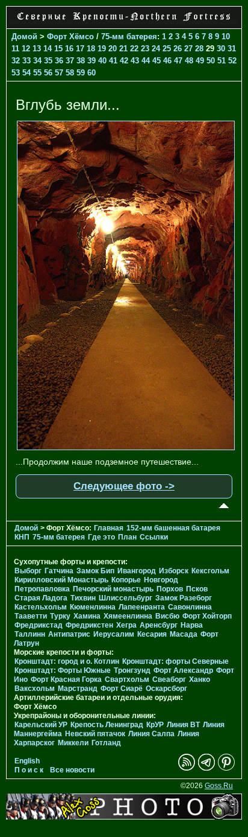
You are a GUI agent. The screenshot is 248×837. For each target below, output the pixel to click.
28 (199, 48)
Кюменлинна (93, 607)
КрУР (155, 725)
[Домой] (124, 22)
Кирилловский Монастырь (61, 580)
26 (177, 48)
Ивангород (136, 571)
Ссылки (154, 537)
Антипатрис (69, 634)
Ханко (199, 679)
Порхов (170, 589)
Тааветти (30, 616)
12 (26, 48)
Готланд (106, 743)
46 (167, 60)
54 (26, 72)
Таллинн (29, 634)
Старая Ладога (40, 598)
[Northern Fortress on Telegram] (206, 768)
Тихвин (83, 598)
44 (145, 60)
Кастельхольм (40, 607)
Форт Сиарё (122, 688)
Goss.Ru (219, 785)
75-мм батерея (129, 36)
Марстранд (78, 688)
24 (156, 48)
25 (167, 48)
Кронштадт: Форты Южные (62, 670)
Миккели (73, 743)
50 (210, 60)
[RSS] (186, 768)
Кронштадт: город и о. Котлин (66, 661)
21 (123, 48)
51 (221, 60)
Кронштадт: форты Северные (175, 661)
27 (188, 48)
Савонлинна (190, 607)
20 (112, 48)
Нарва (192, 625)
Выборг (28, 571)
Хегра (126, 625)
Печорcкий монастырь (113, 589)
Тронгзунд (132, 670)
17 (80, 48)
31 (232, 48)
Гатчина (59, 571)
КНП (21, 537)
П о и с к (28, 770)
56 (48, 72)
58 (70, 72)
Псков (197, 589)
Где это (101, 537)
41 (113, 60)
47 (178, 60)
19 (102, 48)
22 (134, 48)
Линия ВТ (183, 725)
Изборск (173, 571)
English (27, 761)
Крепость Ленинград (106, 725)
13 (37, 48)
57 (59, 72)
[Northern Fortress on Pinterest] (226, 768)
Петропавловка (42, 589)
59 (80, 72)
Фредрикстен (89, 625)
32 (15, 60)
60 (91, 72)
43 (135, 60)
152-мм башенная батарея (173, 528)
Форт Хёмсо (70, 36)
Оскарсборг (166, 688)
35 (48, 60)
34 (37, 60)
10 (226, 36)
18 (91, 48)
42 (124, 60)
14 (47, 48)
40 (102, 60)
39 (91, 60)
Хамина (87, 616)
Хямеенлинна (128, 616)
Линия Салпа (151, 734)
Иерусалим (113, 634)
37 (70, 60)
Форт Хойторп (207, 616)
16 (69, 48)
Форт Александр (183, 670)
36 (59, 60)
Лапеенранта (142, 607)
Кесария (152, 634)
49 (200, 60)
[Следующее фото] (126, 447)
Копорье (126, 580)
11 (15, 48)
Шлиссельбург (125, 598)
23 (145, 48)
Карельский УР (40, 725)
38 (80, 60)
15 (58, 48)
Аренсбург (159, 625)
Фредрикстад (38, 625)
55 (37, 72)
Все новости (72, 770)
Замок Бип (95, 571)
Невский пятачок (95, 734)
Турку (60, 616)
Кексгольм (210, 571)
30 (221, 48)
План (127, 537)
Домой (24, 36)
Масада (183, 634)
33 (26, 60)
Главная (108, 528)
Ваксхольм (34, 688)
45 (156, 60)
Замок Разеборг (183, 598)
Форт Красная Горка (66, 679)
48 (189, 60)
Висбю (167, 616)
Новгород (161, 580)
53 (15, 72)
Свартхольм (127, 679)
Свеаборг (169, 679)
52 (232, 60)
